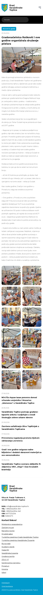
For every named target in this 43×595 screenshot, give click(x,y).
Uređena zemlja (8, 556)
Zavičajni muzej (8, 528)
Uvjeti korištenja (7, 586)
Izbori (4, 572)
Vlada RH (5, 550)
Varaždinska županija (10, 553)
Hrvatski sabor (7, 534)
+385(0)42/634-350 (11, 509)
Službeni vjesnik (8, 547)
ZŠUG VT (5, 560)
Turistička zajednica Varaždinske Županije (18, 540)
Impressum (6, 583)
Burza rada (6, 544)
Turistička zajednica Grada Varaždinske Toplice (20, 537)
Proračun (5, 566)
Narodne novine (8, 531)
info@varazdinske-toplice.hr (15, 506)
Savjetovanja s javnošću (11, 563)
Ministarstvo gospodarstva (12, 524)
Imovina (5, 569)
